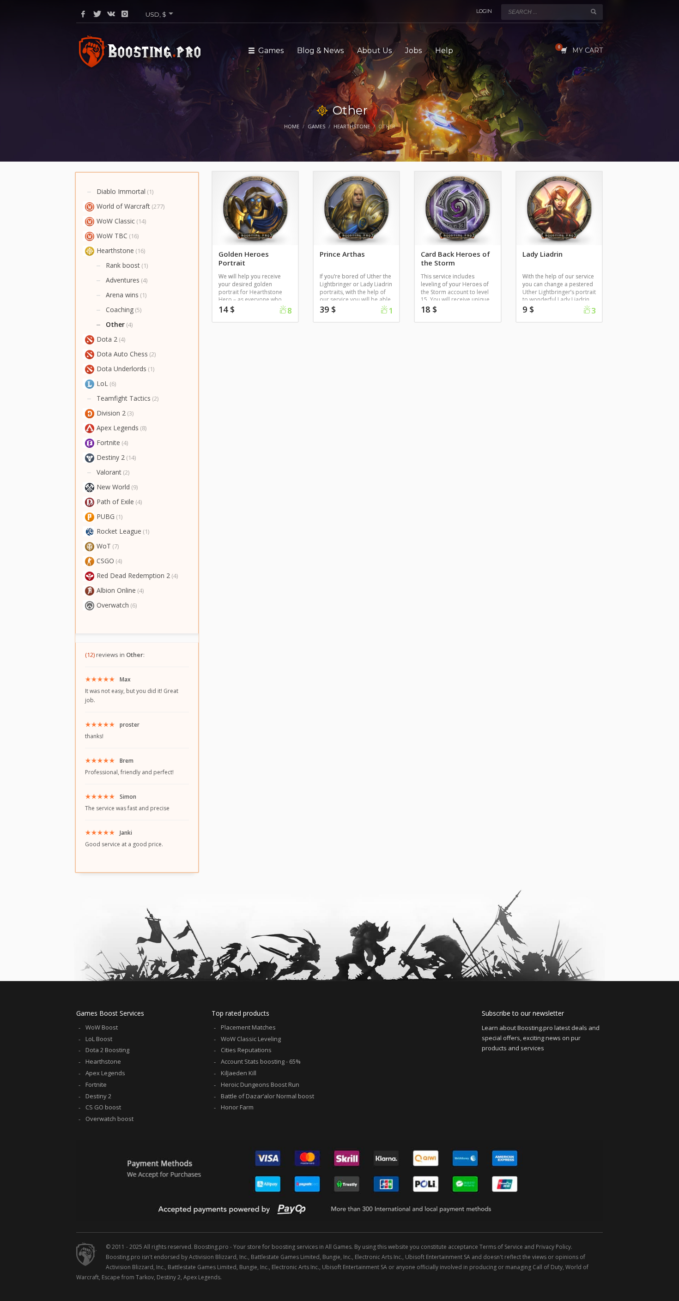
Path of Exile (115, 501)
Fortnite (108, 442)
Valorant (109, 472)
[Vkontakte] (111, 14)
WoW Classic (116, 221)
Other (115, 324)
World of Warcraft (123, 206)
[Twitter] (97, 14)
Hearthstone (115, 250)
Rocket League (119, 531)
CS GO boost (103, 1107)
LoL (102, 383)
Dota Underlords (121, 368)
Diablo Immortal (121, 191)
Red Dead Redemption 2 (133, 575)
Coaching (119, 309)
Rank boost (123, 265)
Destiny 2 (111, 457)
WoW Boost (101, 1027)
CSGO (105, 560)
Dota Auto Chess (122, 353)
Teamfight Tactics (124, 398)
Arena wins (122, 294)
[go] (593, 11)
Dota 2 (107, 339)
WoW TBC (112, 235)
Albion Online (116, 590)
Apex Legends (118, 427)
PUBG (106, 516)
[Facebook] (83, 14)
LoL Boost (98, 1039)
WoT (104, 546)
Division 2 (111, 413)
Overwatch (113, 605)
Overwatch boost (109, 1118)
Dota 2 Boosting (107, 1050)
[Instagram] (125, 14)
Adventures (122, 280)
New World (113, 486)
